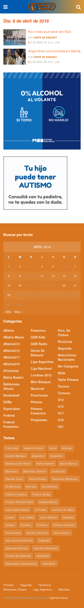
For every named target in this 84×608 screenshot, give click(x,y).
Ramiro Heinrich (37, 532)
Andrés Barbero (16, 456)
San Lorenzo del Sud (19, 540)
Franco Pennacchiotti (19, 502)
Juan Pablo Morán (17, 509)
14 (75, 276)
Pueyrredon (13, 532)
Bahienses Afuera (11, 386)
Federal (9, 415)
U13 (61, 399)
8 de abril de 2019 (41, 42)
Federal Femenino (11, 424)
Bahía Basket (13, 377)
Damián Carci (14, 479)
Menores (64, 589)
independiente (48, 502)
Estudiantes (49, 486)
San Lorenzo (62, 532)
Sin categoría (68, 366)
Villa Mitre (49, 563)
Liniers (10, 517)
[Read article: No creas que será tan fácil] (14, 37)
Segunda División (17, 548)
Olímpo (10, 525)
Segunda (64, 348)
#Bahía (8, 330)
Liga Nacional (41, 368)
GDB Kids (38, 337)
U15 (61, 406)
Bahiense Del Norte (18, 463)
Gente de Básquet (45, 37)
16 (20, 285)
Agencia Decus (59, 598)
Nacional (37, 388)
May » (18, 311)
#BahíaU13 (11, 344)
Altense (67, 448)
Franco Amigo (41, 494)
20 (64, 285)
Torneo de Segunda (18, 555)
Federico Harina (16, 494)
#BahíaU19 (11, 364)
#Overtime (11, 370)
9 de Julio (12, 448)
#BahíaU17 (11, 357)
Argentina (38, 456)
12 (53, 276)
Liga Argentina (42, 361)
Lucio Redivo (48, 517)
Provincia (65, 341)
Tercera (63, 386)
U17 (61, 413)
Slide (61, 373)
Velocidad (43, 555)
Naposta (68, 517)
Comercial (58, 471)
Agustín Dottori (34, 448)
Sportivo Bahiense (46, 548)
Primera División (64, 525)
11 (41, 276)
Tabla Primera (68, 379)
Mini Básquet (41, 382)
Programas (39, 420)
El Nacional (13, 486)
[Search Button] (78, 6)
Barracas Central (35, 471)
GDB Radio (39, 344)
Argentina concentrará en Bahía (54, 51)
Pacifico (26, 525)
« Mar (7, 311)
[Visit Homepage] (42, 6)
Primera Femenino (38, 410)
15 (9, 285)
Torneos (64, 393)
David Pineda (37, 479)
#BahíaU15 (11, 350)
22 (9, 295)
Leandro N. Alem (63, 509)
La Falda (40, 509)
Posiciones (39, 395)
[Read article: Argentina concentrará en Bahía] (14, 57)
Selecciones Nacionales (67, 357)
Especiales (11, 408)
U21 (61, 426)
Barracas (11, 471)
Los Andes (27, 517)
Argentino (56, 456)
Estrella (31, 486)
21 (75, 285)
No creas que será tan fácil (49, 32)
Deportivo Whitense (65, 479)
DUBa (7, 402)
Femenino (38, 330)
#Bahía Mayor (13, 337)
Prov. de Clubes (64, 332)
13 (64, 276)
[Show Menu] (5, 6)
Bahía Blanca (68, 463)
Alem (53, 448)
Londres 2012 (41, 375)
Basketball (11, 395)
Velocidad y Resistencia (21, 563)
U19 (61, 420)
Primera (36, 402)
